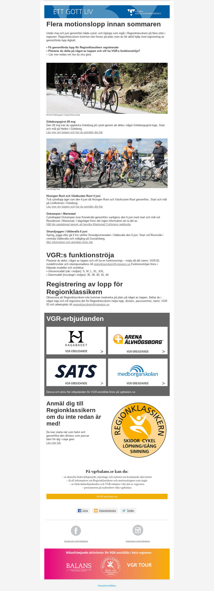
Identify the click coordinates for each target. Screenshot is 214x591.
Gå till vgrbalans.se (107, 496)
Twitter (130, 510)
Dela (85, 510)
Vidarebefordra (107, 510)
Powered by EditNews (107, 586)
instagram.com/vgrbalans (138, 541)
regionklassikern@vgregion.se (112, 264)
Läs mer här (53, 442)
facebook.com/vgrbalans (76, 541)
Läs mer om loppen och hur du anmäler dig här (74, 132)
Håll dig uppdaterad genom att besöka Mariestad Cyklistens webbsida (88, 224)
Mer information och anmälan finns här (69, 242)
